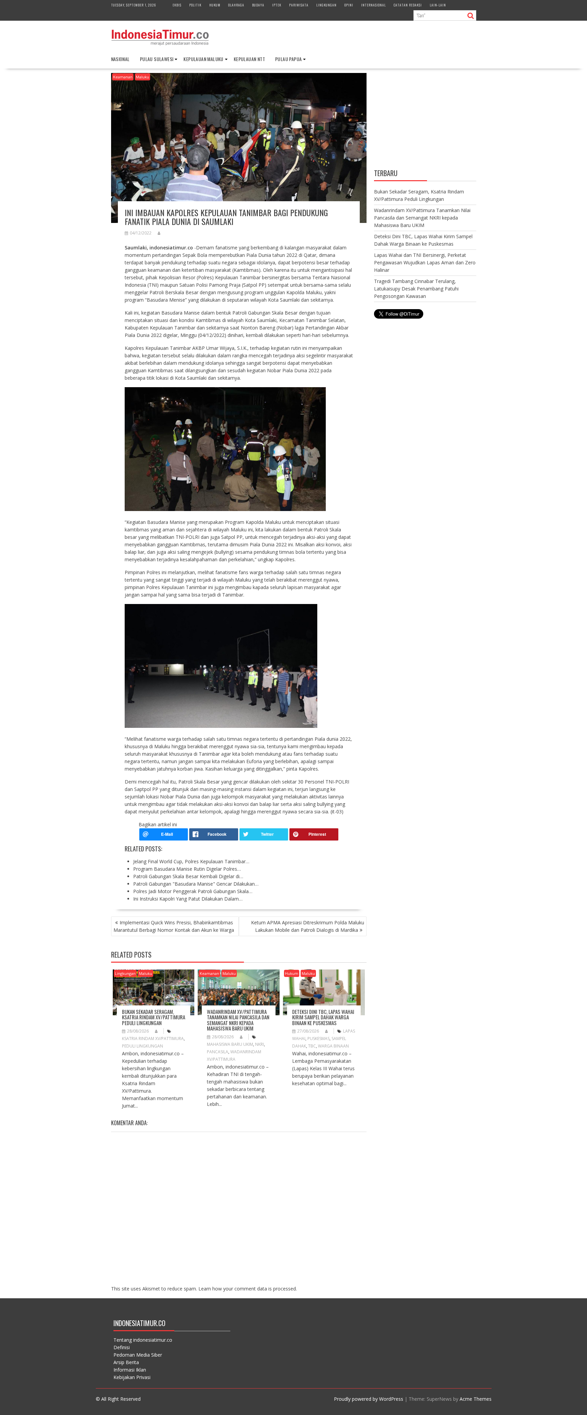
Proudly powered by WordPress (368, 1399)
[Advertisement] (425, 119)
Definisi (121, 1347)
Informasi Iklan (129, 1369)
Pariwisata (298, 4)
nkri (259, 1044)
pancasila (217, 1052)
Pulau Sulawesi (157, 58)
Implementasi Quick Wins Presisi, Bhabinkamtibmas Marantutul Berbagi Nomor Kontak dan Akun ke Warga (173, 926)
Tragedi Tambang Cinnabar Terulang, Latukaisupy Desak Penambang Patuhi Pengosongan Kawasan (416, 288)
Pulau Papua (288, 58)
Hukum (214, 4)
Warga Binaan (333, 1046)
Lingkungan (326, 4)
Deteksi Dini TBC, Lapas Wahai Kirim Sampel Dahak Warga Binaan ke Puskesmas (323, 1017)
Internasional (373, 4)
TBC (312, 1046)
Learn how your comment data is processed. (247, 1288)
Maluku (142, 76)
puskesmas (318, 1038)
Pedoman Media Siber (137, 1355)
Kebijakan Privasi (131, 1377)
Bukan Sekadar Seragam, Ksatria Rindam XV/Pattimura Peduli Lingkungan (153, 1017)
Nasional (120, 58)
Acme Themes (476, 1399)
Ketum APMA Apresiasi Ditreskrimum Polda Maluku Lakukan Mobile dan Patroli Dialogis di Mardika (307, 926)
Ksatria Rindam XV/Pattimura (153, 1038)
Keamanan (122, 76)
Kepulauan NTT (249, 58)
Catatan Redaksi (408, 4)
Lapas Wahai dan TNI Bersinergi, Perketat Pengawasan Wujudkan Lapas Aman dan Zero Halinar (425, 262)
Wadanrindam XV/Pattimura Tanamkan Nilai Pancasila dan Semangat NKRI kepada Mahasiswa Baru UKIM (238, 1020)
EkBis (177, 4)
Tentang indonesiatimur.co (142, 1340)
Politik (195, 4)
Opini (348, 4)
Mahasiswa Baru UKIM (230, 1044)
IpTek (276, 4)
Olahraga (236, 4)
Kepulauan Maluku (203, 58)
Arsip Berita (126, 1362)
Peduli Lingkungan (142, 1046)
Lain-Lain (438, 4)
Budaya (258, 4)
